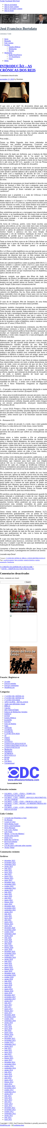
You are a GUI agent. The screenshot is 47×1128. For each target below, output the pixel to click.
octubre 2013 (8, 1090)
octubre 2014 (8, 1066)
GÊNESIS (8, 728)
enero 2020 (8, 949)
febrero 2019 (8, 969)
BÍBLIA (24, 558)
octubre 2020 (8, 932)
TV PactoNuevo (14, 57)
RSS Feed (16, 1)
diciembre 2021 (9, 906)
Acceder (7, 681)
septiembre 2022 (10, 888)
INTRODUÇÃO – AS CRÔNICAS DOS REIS (18, 68)
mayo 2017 (8, 1005)
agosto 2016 (8, 1023)
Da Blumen (8, 820)
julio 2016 (7, 1025)
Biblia (6, 61)
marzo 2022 (8, 900)
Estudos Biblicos (14, 47)
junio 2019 (8, 963)
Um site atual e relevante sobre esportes (17, 845)
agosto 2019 (8, 959)
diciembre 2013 (9, 1086)
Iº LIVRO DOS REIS (12, 734)
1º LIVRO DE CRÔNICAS (13, 558)
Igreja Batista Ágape (11, 824)
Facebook (8, 1)
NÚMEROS (8, 753)
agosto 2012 (8, 1115)
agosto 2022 (8, 890)
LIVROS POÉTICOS (12, 747)
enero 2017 (8, 1013)
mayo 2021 (8, 918)
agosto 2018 (8, 979)
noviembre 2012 (10, 1110)
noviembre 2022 (10, 884)
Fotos (11, 59)
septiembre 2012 (10, 1113)
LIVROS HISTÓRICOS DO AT (36, 558)
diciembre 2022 (9, 882)
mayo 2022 (8, 896)
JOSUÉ (7, 737)
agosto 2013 (8, 1094)
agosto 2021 (8, 912)
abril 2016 (7, 1030)
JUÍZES (7, 739)
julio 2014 (7, 1072)
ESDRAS (7, 714)
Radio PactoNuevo (15, 55)
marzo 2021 (8, 922)
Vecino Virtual (9, 847)
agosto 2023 (8, 866)
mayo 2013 (8, 1100)
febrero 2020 (8, 947)
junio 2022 (8, 894)
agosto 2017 (8, 1001)
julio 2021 (7, 914)
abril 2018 (7, 987)
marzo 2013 (8, 1104)
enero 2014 (8, 1084)
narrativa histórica (29, 560)
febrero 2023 (8, 878)
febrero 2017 (8, 1011)
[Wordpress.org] (18, 1125)
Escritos (7, 45)
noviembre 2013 (10, 1088)
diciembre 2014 (9, 1062)
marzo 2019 (8, 967)
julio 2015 (7, 1048)
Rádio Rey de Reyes (11, 840)
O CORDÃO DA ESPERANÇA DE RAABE (16, 567)
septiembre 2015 (10, 1044)
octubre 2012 (8, 1112)
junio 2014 (8, 1074)
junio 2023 (8, 870)
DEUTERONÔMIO (11, 710)
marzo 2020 (8, 945)
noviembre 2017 (10, 997)
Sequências (10, 562)
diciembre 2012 (9, 1108)
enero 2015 (8, 1060)
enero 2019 (8, 971)
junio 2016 (8, 1027)
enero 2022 (8, 904)
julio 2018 (7, 981)
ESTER (7, 716)
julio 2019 (7, 961)
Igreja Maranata (9, 828)
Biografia (7, 41)
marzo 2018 (8, 989)
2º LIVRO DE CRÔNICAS (14, 698)
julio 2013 (7, 1096)
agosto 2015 (8, 1046)
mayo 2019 (8, 965)
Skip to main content (11, 7)
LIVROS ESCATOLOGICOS (15, 743)
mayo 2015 (8, 1052)
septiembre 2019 (10, 957)
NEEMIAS (8, 751)
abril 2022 (7, 898)
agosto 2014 (8, 1070)
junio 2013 (8, 1098)
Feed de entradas (10, 683)
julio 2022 (7, 892)
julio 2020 (7, 938)
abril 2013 (7, 1102)
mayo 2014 (8, 1076)
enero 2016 (8, 1036)
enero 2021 (8, 926)
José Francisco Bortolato (18, 28)
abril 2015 (7, 1054)
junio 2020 (8, 940)
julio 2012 (7, 1117)
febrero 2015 (8, 1058)
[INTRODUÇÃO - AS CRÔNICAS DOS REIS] (14, 102)
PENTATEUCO (10, 755)
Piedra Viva (8, 838)
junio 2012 (8, 1119)
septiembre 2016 (10, 1021)
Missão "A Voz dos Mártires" (14, 834)
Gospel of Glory (10, 822)
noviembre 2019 (10, 953)
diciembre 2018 (9, 973)
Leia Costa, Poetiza (11, 830)
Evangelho (8, 720)
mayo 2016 (8, 1028)
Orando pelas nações (11, 836)
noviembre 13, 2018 (7, 79)
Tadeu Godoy (9, 843)
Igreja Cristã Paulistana (12, 826)
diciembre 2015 (9, 1038)
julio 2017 (7, 1003)
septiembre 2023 (10, 864)
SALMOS (8, 761)
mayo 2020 (8, 942)
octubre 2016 (8, 1019)
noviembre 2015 (10, 1040)
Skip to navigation (10, 5)
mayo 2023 (8, 872)
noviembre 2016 (10, 1017)
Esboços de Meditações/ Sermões (15, 712)
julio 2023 (7, 868)
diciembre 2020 (9, 928)
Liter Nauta (8, 832)
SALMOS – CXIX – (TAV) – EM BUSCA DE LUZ (22, 801)
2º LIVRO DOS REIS (12, 700)
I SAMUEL (8, 730)
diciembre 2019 (9, 951)
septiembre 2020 (10, 934)
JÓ (5, 736)
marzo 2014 (8, 1080)
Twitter (2, 1)
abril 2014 (7, 1078)
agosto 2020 (8, 936)
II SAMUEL (8, 732)
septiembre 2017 (10, 999)
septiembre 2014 (10, 1068)
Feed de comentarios (11, 685)
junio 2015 (8, 1050)
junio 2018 (8, 983)
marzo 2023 (8, 876)
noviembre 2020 (10, 930)
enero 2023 (8, 880)
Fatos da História (10, 724)
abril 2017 (7, 1007)
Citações (7, 708)
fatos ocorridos (19, 560)
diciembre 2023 (9, 860)
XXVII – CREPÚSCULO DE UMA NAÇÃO (17, 569)
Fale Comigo (8, 43)
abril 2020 (7, 944)
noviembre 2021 (10, 908)
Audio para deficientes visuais (14, 704)
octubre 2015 (8, 1042)
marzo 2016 (8, 1032)
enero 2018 (8, 993)
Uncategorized (9, 763)
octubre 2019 (8, 955)
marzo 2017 (8, 1009)
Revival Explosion (10, 841)
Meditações (13, 49)
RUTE (6, 759)
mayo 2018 (8, 985)
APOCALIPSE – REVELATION (16, 702)
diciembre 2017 (9, 995)
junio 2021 (8, 916)
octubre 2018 (8, 977)
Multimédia (8, 53)
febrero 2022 (8, 902)
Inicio (6, 39)
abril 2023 (7, 874)
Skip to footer (9, 11)
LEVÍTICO (8, 741)
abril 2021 (7, 920)
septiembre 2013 (10, 1092)
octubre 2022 (8, 886)
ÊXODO (7, 722)
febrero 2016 (8, 1034)
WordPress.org (9, 687)
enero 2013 (8, 1106)
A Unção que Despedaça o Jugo (15, 818)
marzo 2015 (8, 1056)
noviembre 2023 (10, 862)
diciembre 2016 (9, 1015)
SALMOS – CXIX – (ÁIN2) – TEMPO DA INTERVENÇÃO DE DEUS (19, 794)
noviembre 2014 (10, 1064)
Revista (11, 51)
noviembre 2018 (10, 975)
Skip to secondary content (13, 9)
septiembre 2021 (10, 910)
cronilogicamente (8, 560)
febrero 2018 (8, 991)
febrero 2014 (8, 1082)
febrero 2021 (8, 924)
